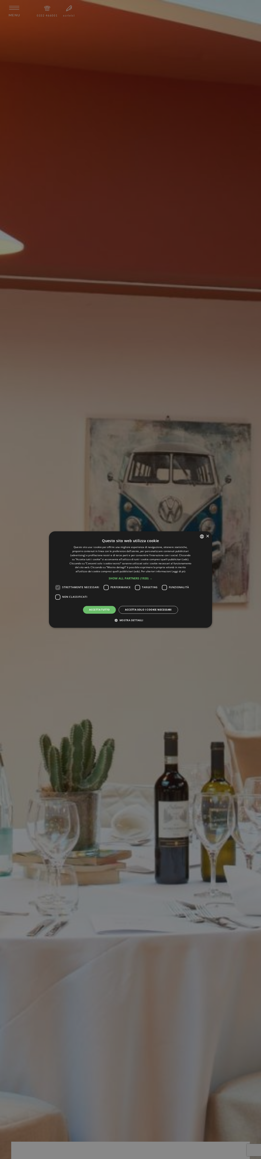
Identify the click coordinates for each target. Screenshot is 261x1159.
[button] (130, 578)
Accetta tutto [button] (99, 609)
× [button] (207, 536)
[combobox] (202, 536)
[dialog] (130, 579)
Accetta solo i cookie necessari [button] (148, 609)
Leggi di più (178, 571)
